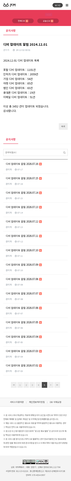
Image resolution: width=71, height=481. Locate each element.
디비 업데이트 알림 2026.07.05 (23, 322)
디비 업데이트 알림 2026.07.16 (23, 164)
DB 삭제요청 (55, 402)
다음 (51, 385)
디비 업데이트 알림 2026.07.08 (23, 279)
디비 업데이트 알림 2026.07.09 (23, 264)
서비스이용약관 (17, 402)
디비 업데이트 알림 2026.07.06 (23, 308)
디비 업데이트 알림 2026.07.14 (23, 192)
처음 (14, 385)
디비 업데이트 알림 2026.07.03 (23, 351)
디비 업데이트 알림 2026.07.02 (23, 365)
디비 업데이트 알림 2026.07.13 (23, 207)
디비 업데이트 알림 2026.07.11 (23, 236)
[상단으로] (64, 474)
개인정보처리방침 (37, 402)
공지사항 (11, 30)
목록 (63, 126)
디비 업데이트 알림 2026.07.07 (23, 293)
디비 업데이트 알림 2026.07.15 (23, 178)
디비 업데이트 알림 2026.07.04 (23, 336)
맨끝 (57, 385)
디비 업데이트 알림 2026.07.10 (23, 250)
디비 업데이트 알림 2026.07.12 (23, 221)
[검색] (64, 152)
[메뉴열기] (67, 5)
